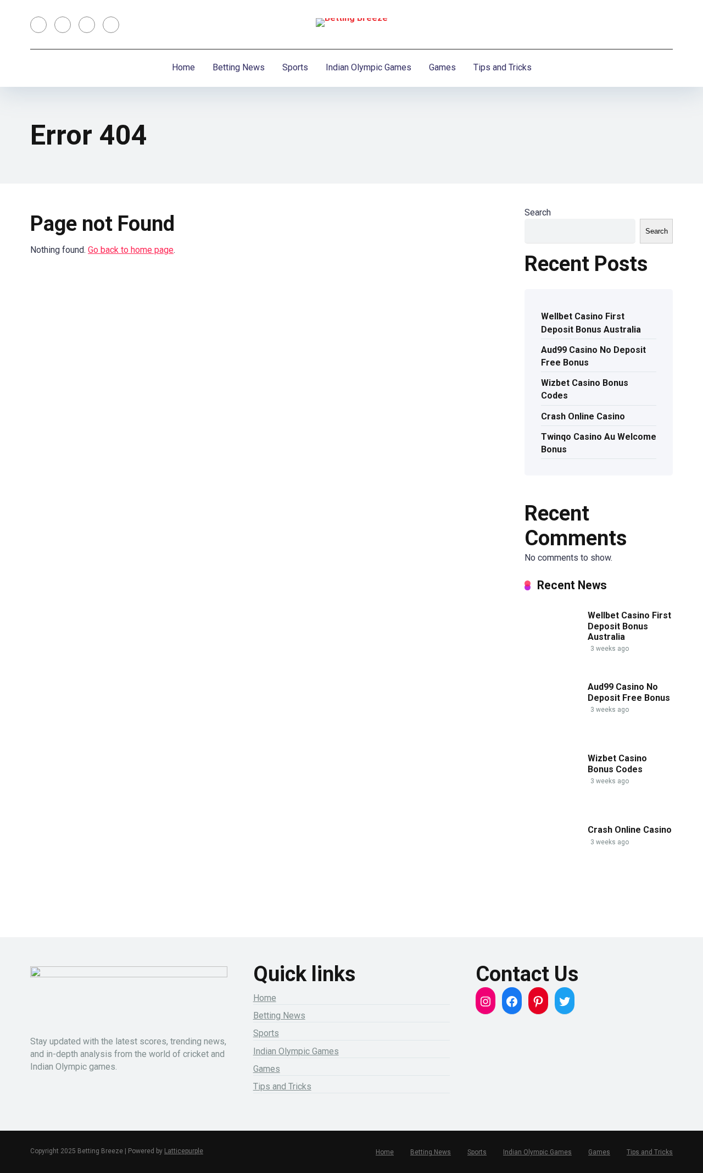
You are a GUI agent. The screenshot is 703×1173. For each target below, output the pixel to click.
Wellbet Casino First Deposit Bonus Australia (591, 322)
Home (183, 67)
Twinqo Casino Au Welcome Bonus (598, 443)
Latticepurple (183, 1151)
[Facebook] (38, 24)
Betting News (239, 67)
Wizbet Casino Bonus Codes (584, 389)
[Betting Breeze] (352, 22)
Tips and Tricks (502, 67)
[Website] (111, 24)
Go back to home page (131, 250)
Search (538, 212)
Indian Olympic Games (368, 67)
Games (442, 67)
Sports (295, 67)
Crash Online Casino (583, 416)
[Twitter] (62, 24)
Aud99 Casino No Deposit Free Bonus (593, 356)
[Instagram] (87, 24)
